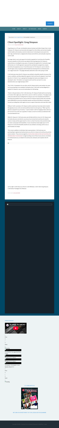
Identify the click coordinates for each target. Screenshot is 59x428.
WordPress (41, 424)
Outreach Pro (24, 424)
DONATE (50, 23)
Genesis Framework (33, 424)
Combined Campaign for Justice (29, 5)
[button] (29, 336)
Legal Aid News (16, 192)
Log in (45, 424)
